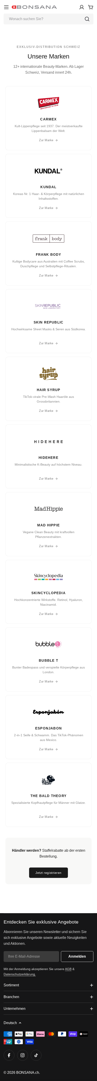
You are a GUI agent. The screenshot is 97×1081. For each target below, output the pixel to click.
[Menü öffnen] (6, 7)
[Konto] (81, 7)
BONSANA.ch (27, 1072)
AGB (68, 969)
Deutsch (10, 1023)
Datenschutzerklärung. (20, 974)
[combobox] (48, 19)
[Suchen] (87, 19)
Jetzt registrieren (48, 873)
